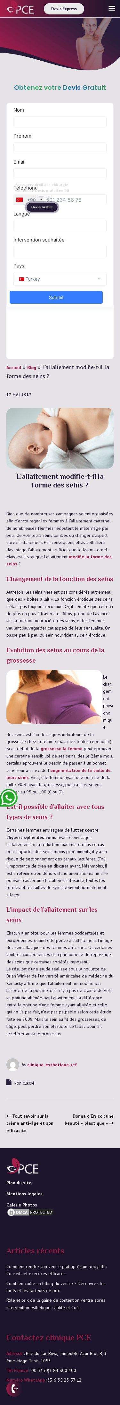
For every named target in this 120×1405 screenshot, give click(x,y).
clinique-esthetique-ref (52, 1065)
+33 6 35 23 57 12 (63, 1380)
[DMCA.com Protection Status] (30, 1222)
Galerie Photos (21, 1205)
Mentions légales (24, 1194)
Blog (31, 367)
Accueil (13, 367)
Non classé (24, 1083)
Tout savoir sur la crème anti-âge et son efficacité (29, 1123)
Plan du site (18, 1183)
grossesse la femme (62, 748)
